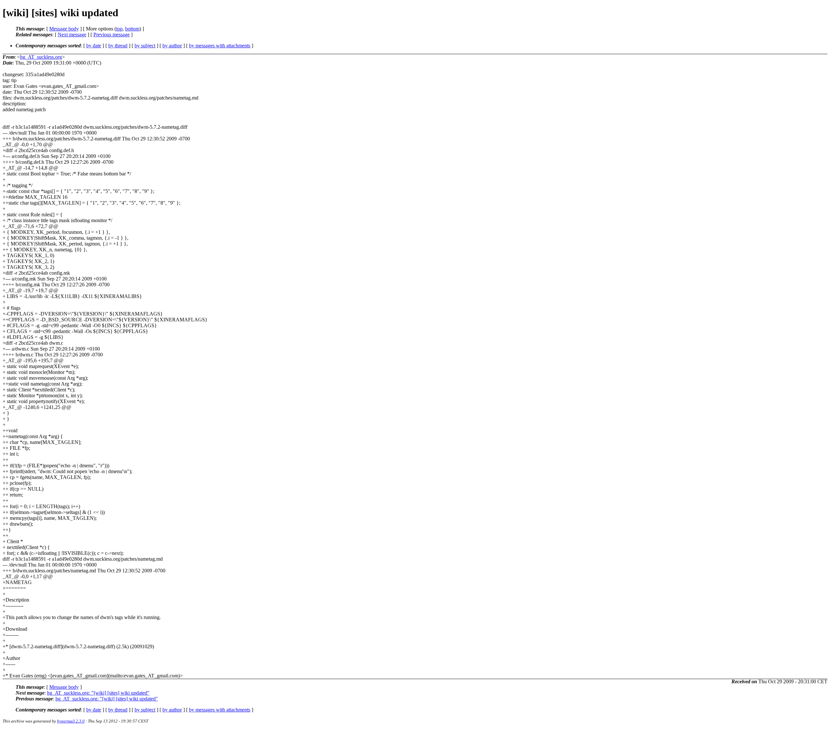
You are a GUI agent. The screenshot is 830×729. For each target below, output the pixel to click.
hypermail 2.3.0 (71, 721)
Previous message (111, 34)
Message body (64, 28)
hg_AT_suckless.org (41, 57)
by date (93, 45)
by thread (117, 45)
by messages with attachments (219, 45)
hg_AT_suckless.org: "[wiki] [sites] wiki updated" (98, 693)
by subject (145, 45)
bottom (132, 28)
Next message (72, 34)
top (119, 28)
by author (172, 45)
